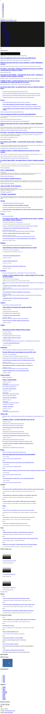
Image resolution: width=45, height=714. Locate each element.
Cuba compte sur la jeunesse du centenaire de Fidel (17, 307)
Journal (4, 698)
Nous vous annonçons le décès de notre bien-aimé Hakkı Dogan (18, 58)
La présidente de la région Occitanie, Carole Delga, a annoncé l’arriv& (16, 285)
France (2, 214)
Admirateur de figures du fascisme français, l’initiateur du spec (14, 266)
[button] (3, 33)
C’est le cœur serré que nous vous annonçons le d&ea (12, 458)
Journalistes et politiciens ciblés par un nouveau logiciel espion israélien (16, 370)
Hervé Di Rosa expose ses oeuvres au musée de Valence (13, 427)
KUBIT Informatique (9, 712)
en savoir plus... (20, 222)
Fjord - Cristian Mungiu (7, 170)
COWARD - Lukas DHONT (8, 194)
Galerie (4, 686)
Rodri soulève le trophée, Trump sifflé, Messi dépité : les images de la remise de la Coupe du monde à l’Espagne (23, 489)
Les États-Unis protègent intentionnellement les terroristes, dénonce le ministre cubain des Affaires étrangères (21, 93)
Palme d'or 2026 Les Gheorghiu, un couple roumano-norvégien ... (11, 384)
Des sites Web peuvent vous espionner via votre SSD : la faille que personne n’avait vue (19, 360)
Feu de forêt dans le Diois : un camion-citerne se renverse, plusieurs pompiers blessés (18, 478)
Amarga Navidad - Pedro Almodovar (10, 186)
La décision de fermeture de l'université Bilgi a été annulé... (16, 205)
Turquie (2, 201)
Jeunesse (2, 302)
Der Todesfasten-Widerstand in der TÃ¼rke (9, 560)
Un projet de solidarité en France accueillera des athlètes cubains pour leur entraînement (19, 501)
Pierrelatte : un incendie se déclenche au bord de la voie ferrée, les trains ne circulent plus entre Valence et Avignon (21, 69)
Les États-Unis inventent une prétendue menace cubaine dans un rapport (15, 91)
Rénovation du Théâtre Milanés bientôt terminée (16, 329)
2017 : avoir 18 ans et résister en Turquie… (11, 643)
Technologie (3, 347)
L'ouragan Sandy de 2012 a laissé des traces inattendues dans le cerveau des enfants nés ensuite (20, 538)
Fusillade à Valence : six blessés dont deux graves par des (19, 419)
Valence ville (4, 414)
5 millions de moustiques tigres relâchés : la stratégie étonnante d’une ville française (18, 532)
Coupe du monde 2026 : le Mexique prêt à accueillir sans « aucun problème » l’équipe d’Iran (20, 495)
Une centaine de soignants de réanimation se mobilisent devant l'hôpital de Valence (18, 443)
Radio (4, 695)
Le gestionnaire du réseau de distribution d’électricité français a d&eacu (16, 228)
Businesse (4, 687)
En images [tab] (4, 506)
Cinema (4, 693)
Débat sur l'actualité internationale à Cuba (10, 631)
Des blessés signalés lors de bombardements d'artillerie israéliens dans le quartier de (18, 610)
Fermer (2, 55)
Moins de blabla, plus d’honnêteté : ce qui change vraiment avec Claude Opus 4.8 (18, 365)
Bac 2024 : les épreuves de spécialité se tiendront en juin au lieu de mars (16, 320)
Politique (3, 243)
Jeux (3, 688)
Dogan (8, 20)
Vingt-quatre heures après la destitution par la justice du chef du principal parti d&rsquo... (23, 209)
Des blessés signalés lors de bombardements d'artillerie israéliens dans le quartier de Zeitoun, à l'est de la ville (21, 95)
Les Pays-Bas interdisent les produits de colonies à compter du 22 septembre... (20, 104)
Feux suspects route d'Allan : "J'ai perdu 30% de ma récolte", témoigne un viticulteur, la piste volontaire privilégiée (21, 75)
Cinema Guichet (5, 375)
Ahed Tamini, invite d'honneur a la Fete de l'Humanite (13, 637)
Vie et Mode (5, 692)
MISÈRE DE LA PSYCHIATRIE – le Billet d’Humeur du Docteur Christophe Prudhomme (20, 544)
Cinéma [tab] (4, 505)
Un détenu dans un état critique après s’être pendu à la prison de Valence (16, 435)
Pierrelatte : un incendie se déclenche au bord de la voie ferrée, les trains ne (21, 132)
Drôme (2, 449)
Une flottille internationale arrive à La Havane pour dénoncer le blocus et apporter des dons (18, 97)
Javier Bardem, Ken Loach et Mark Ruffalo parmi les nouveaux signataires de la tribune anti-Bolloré (18, 510)
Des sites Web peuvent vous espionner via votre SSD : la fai (19, 352)
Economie (3, 270)
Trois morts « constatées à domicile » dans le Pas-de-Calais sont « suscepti (16, 233)
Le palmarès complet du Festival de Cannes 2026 (12, 337)
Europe (2, 100)
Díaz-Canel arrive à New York (8, 625)
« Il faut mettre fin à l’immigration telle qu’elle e (11, 255)
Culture (2, 325)
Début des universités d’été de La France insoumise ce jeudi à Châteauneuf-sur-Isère (18, 462)
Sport (4, 690)
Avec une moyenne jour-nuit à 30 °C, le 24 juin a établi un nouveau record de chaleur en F (19, 238)
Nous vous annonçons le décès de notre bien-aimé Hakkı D (19, 454)
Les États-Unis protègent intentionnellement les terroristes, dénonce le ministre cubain (18, 604)
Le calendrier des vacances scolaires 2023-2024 (11, 315)
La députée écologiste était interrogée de (10, 260)
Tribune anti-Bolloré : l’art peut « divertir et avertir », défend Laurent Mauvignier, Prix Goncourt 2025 (19, 517)
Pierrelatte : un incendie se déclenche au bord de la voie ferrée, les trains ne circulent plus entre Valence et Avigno (24, 470)
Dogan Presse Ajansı (11, 710)
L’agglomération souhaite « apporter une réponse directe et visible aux (16, 298)
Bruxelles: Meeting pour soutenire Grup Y (9, 587)
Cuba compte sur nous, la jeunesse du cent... (10, 311)
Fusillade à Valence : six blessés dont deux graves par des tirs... (13, 423)
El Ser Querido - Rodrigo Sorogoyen (10, 178)
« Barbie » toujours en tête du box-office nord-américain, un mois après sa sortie (15, 523)
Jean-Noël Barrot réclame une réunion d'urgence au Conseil (20, 247)
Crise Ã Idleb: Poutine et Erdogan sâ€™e (9, 574)
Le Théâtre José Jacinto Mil (7, 333)
